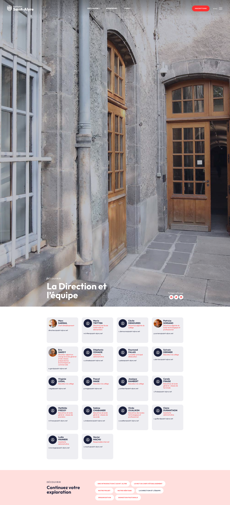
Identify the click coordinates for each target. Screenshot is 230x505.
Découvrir (92, 8)
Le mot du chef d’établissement (148, 484)
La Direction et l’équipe (150, 490)
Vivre (127, 8)
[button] (171, 297)
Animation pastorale (128, 497)
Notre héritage (125, 490)
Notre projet (104, 490)
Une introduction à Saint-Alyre (112, 484)
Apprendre (111, 8)
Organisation (104, 497)
